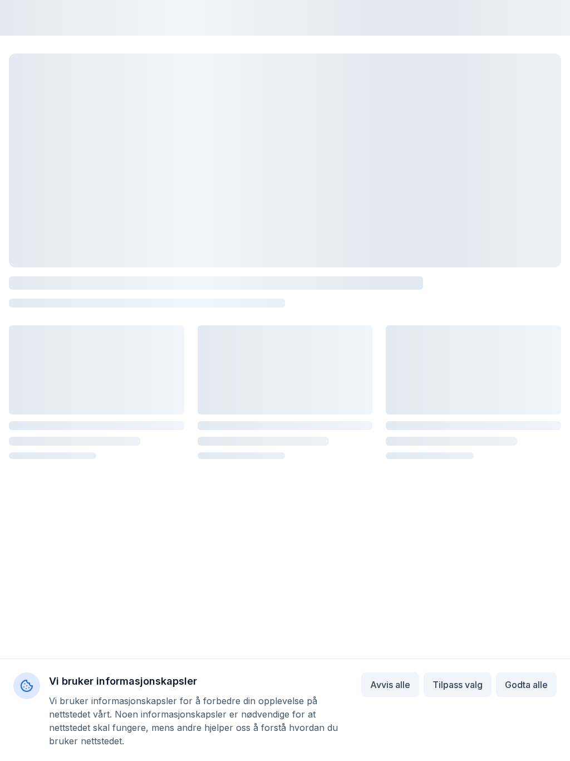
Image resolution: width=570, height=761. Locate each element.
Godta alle (526, 684)
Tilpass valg (458, 684)
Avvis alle (390, 684)
